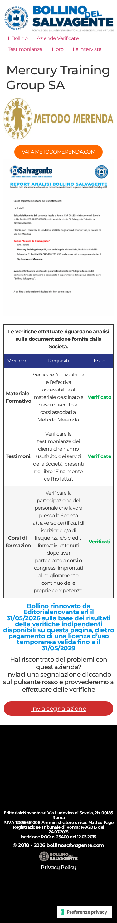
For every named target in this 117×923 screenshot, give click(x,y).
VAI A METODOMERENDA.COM (58, 152)
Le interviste (87, 49)
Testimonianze (25, 49)
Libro (58, 49)
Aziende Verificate (58, 38)
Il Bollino (17, 38)
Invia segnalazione (58, 708)
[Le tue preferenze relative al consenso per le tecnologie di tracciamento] (84, 912)
